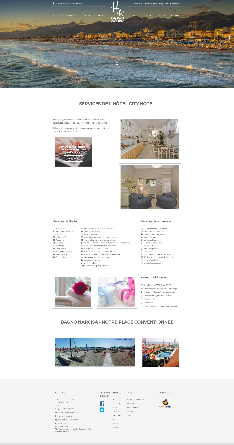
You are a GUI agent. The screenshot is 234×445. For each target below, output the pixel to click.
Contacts (176, 16)
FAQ (114, 419)
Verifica (73, 158)
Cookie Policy (63, 426)
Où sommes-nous (116, 403)
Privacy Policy (62, 423)
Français (175, 4)
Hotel (56, 16)
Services (85, 16)
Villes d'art (130, 403)
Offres (148, 16)
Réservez (162, 16)
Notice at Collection (62, 432)
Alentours (100, 16)
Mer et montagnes (133, 407)
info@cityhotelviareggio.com (157, 4)
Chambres (71, 16)
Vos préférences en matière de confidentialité (75, 429)
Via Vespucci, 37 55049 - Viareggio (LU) (68, 3)
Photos (136, 16)
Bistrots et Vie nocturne (135, 399)
